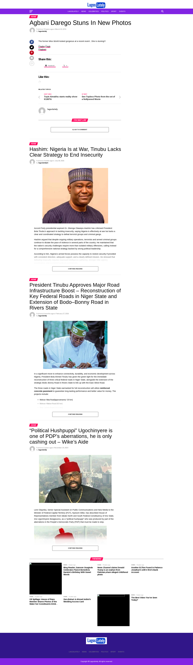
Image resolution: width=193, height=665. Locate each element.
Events (122, 11)
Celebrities (94, 11)
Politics (104, 11)
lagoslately (42, 31)
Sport (113, 11)
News (83, 11)
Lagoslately (73, 11)
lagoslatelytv (43, 163)
